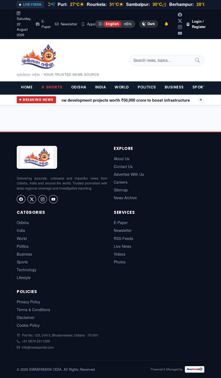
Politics (147, 87)
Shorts (54, 87)
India (100, 87)
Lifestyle (24, 277)
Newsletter (69, 23)
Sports (200, 87)
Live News (122, 246)
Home (26, 87)
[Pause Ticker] (200, 99)
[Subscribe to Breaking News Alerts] (166, 24)
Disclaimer (25, 317)
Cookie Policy (28, 325)
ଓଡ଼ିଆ (128, 24)
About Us (121, 158)
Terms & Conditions (33, 309)
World (122, 87)
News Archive (125, 197)
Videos (119, 254)
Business (174, 87)
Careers (120, 182)
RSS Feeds (123, 238)
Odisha (79, 87)
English (112, 24)
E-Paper (46, 24)
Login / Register (199, 24)
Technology (26, 269)
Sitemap (121, 190)
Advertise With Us (129, 174)
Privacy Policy (28, 301)
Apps (91, 23)
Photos (120, 261)
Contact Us (123, 166)
